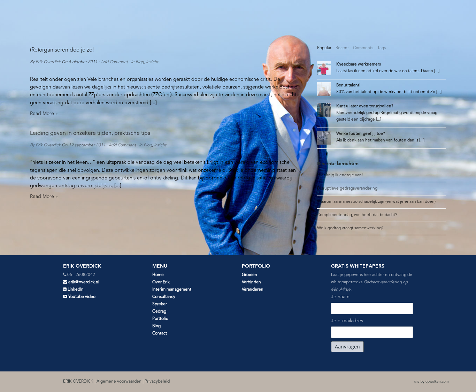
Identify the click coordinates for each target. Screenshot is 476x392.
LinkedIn (75, 289)
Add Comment (114, 62)
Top (459, 375)
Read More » (44, 113)
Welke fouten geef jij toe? (360, 134)
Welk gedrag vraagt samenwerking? (350, 228)
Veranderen (252, 289)
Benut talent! (348, 85)
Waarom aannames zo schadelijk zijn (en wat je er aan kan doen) (376, 202)
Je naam (340, 296)
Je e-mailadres (347, 320)
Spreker (159, 304)
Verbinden (251, 282)
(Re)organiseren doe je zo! (62, 50)
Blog (140, 62)
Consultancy (163, 297)
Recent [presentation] (342, 48)
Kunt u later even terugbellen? (364, 106)
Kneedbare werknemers (358, 64)
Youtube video (81, 297)
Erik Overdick (48, 62)
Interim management (171, 289)
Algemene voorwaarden (119, 381)
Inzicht (152, 62)
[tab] (324, 48)
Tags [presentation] (381, 48)
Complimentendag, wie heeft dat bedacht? (357, 215)
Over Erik (161, 282)
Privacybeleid (157, 381)
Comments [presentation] (363, 48)
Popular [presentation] (324, 48)
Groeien (249, 275)
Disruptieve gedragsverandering (347, 188)
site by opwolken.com (431, 381)
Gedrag (159, 311)
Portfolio (160, 319)
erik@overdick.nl (83, 282)
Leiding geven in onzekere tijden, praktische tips (90, 133)
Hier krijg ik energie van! (340, 175)
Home (158, 275)
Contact (159, 333)
